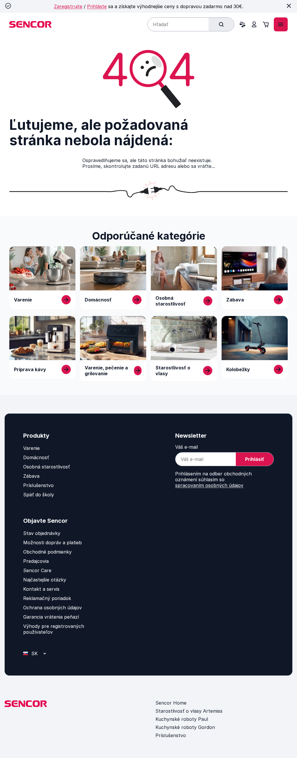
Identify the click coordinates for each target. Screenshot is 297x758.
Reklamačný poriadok (47, 598)
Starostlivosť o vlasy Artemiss (188, 711)
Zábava (31, 476)
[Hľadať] (221, 24)
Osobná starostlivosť (46, 467)
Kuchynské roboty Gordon (185, 727)
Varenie (31, 448)
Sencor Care (37, 570)
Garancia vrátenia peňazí (51, 617)
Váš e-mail (186, 447)
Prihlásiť (254, 459)
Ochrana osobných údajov (52, 607)
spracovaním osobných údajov (209, 485)
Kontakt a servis (41, 589)
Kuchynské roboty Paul (181, 719)
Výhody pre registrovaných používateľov (53, 629)
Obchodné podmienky (47, 552)
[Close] (288, 5)
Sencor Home (170, 703)
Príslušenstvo (38, 485)
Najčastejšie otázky (44, 580)
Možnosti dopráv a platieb (52, 542)
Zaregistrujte (68, 6)
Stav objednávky (41, 533)
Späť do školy (38, 494)
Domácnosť (36, 457)
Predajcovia (36, 561)
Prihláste (97, 6)
